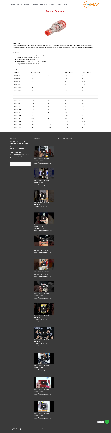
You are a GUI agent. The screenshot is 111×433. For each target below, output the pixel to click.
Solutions (43, 4)
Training (51, 4)
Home (13, 4)
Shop (65, 4)
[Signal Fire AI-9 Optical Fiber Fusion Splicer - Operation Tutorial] (44, 382)
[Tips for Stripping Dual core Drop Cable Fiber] (44, 240)
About (18, 4)
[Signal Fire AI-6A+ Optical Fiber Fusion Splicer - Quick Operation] (44, 264)
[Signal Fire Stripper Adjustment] (44, 286)
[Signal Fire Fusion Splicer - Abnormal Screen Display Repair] (44, 406)
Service (35, 4)
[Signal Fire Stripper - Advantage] (44, 218)
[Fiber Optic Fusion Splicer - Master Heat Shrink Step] (44, 309)
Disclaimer (33, 429)
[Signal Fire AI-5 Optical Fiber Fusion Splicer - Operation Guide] (44, 151)
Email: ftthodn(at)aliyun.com (18, 156)
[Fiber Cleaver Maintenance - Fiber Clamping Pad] (44, 196)
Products (26, 4)
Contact (60, 4)
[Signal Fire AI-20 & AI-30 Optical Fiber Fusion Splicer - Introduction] (44, 333)
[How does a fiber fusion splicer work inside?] (44, 174)
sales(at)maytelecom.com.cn (22, 154)
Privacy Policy (40, 429)
